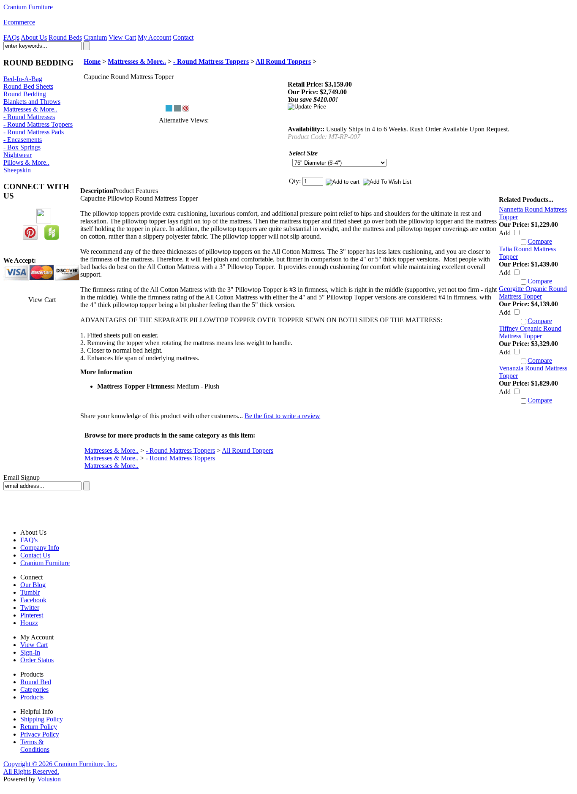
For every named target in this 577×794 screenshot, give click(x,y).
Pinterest (31, 615)
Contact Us (35, 555)
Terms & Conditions (34, 745)
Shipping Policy (41, 719)
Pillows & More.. (26, 162)
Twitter (29, 607)
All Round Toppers (283, 61)
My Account (154, 37)
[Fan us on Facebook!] (44, 221)
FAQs (11, 37)
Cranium (95, 37)
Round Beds (65, 37)
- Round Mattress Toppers (38, 124)
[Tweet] (169, 108)
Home (92, 61)
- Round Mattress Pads (33, 132)
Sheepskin (17, 170)
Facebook (33, 600)
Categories (34, 689)
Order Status (37, 659)
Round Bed (35, 681)
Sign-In (30, 652)
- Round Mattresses (29, 116)
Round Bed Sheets (28, 86)
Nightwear (17, 154)
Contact (183, 37)
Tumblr (30, 592)
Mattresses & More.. (30, 109)
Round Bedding (24, 94)
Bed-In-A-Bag (22, 78)
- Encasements (22, 139)
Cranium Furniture (28, 7)
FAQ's (29, 540)
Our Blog (33, 584)
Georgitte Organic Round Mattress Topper (533, 292)
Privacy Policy (39, 734)
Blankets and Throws (31, 101)
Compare (540, 241)
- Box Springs (22, 147)
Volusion (49, 779)
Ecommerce (19, 22)
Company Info (39, 547)
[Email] (177, 108)
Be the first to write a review (282, 415)
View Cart (122, 37)
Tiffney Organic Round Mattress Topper (530, 332)
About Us (34, 37)
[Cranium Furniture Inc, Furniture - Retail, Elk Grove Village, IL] (35, 510)
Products (32, 697)
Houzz (29, 622)
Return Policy (38, 726)
